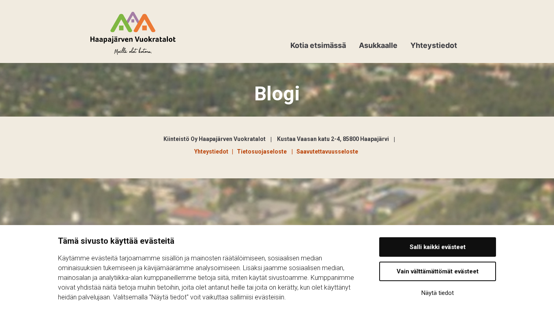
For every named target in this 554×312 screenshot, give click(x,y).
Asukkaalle (378, 45)
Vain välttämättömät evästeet (438, 271)
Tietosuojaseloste (263, 151)
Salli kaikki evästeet (438, 247)
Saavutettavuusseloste (327, 151)
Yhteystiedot (433, 45)
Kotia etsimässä (318, 45)
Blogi (277, 93)
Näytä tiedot (437, 293)
